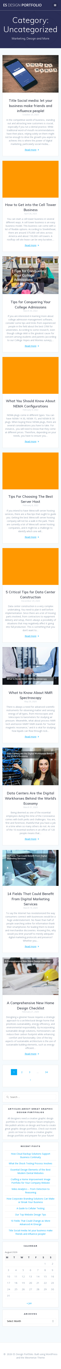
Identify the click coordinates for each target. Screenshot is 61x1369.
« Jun (29, 1303)
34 (47, 1072)
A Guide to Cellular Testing (30, 1208)
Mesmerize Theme (35, 1357)
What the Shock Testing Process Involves (30, 1163)
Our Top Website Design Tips (30, 1214)
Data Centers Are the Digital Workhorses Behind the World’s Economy (30, 798)
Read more (30, 149)
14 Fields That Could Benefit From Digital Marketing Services (30, 899)
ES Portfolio (22, 5)
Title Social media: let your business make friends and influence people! (30, 105)
